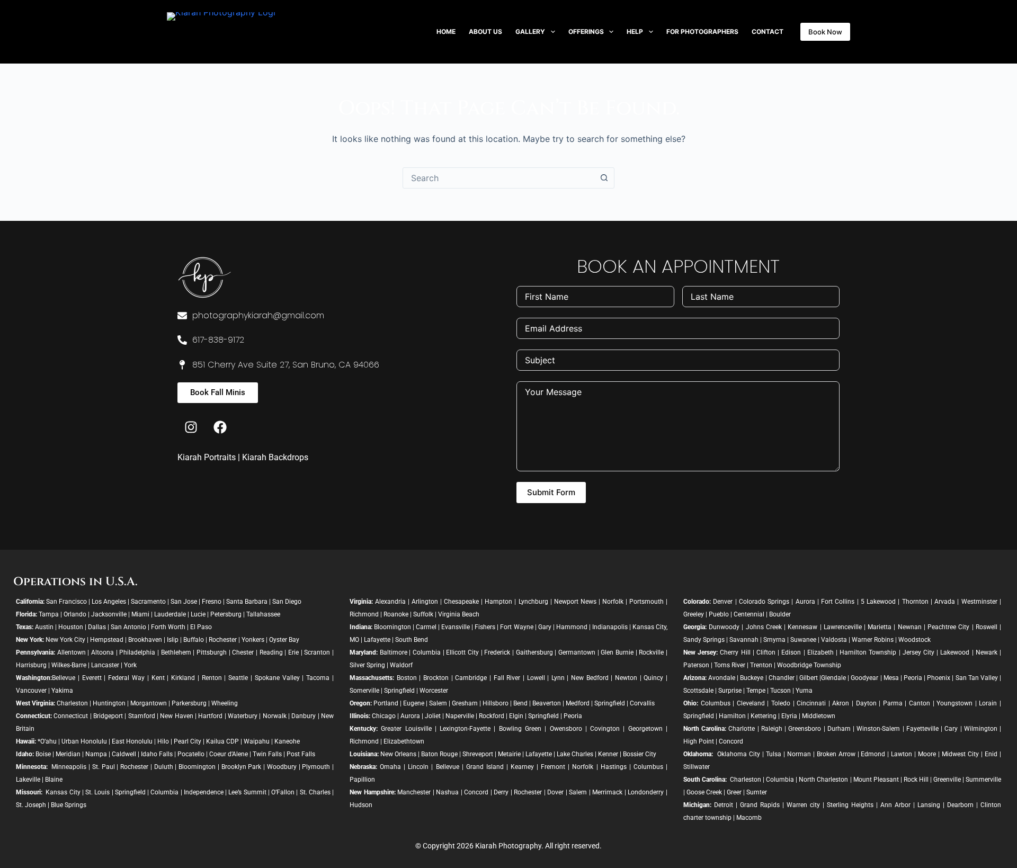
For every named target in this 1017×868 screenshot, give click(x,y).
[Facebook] (220, 427)
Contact (767, 31)
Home (446, 31)
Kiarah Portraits (206, 457)
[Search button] (604, 178)
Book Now (825, 32)
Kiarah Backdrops (275, 457)
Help (635, 31)
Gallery (530, 31)
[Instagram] (190, 427)
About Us (485, 31)
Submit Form (551, 492)
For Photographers (702, 31)
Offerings (586, 31)
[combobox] (498, 178)
